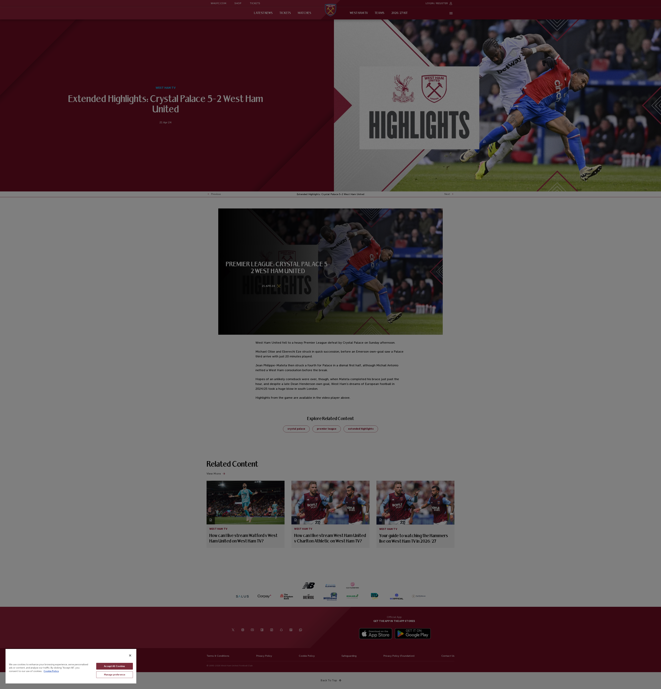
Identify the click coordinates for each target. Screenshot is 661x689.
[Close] (130, 655)
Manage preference (114, 674)
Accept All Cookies (114, 666)
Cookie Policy (51, 671)
